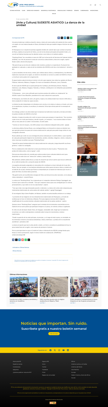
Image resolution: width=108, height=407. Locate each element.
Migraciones (94, 10)
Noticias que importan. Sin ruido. (54, 323)
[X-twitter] (55, 350)
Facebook (45, 369)
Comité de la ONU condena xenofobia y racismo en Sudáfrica (23, 300)
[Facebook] (50, 350)
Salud (54, 13)
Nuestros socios (17, 364)
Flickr (43, 372)
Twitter (44, 367)
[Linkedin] (68, 350)
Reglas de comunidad (48, 375)
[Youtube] (63, 350)
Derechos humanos (33, 10)
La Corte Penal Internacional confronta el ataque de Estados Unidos (87, 98)
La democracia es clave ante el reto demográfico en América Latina (86, 117)
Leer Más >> (81, 91)
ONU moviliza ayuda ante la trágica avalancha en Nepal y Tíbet (52, 300)
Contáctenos (16, 367)
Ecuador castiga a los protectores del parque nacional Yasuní (87, 108)
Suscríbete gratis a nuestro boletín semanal (54, 328)
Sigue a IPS (45, 361)
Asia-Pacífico (75, 369)
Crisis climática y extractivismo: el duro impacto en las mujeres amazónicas (83, 300)
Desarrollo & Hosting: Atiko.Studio (54, 399)
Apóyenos (16, 369)
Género (76, 10)
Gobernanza (84, 10)
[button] (100, 5)
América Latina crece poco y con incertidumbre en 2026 (87, 89)
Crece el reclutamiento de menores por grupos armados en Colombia (87, 127)
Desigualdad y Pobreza (64, 10)
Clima (23, 10)
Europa (73, 372)
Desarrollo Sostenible (48, 10)
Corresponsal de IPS (18, 38)
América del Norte (76, 367)
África (73, 361)
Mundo (73, 378)
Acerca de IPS (17, 361)
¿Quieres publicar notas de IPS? (22, 372)
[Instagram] (59, 350)
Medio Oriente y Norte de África (80, 375)
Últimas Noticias (15, 10)
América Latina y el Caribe (79, 364)
